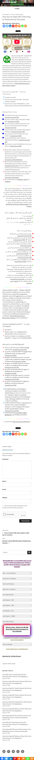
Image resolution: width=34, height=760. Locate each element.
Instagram (7, 181)
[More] (25, 26)
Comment (5, 459)
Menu (17, 8)
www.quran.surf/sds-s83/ (24, 257)
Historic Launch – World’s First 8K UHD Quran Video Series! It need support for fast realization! (17, 629)
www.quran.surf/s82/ (16, 136)
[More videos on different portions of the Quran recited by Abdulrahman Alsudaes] (22, 51)
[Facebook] (4, 26)
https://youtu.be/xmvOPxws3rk (21, 421)
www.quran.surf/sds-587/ (12, 117)
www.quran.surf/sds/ (10, 127)
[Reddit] (16, 26)
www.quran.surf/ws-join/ (11, 165)
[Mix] (19, 26)
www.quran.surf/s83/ (16, 146)
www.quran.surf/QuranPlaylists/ (13, 159)
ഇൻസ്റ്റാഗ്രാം (8, 414)
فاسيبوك (16, 281)
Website (4, 497)
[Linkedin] (10, 26)
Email (4, 489)
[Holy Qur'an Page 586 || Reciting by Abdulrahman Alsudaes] (28, 52)
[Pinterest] (13, 26)
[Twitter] (7, 26)
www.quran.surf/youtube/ (12, 177)
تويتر (12, 281)
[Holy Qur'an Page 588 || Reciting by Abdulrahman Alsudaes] (5, 52)
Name (4, 481)
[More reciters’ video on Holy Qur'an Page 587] (10, 51)
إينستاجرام (29, 283)
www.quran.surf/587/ (13, 121)
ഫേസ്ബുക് (19, 412)
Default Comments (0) (7, 449)
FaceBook (20, 179)
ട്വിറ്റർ (25, 412)
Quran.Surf (9, 2)
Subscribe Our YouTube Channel (11, 656)
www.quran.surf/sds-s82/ (18, 131)
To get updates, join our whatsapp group (17, 649)
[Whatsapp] (22, 26)
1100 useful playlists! (16, 562)
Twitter (25, 179)
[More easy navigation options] (17, 52)
